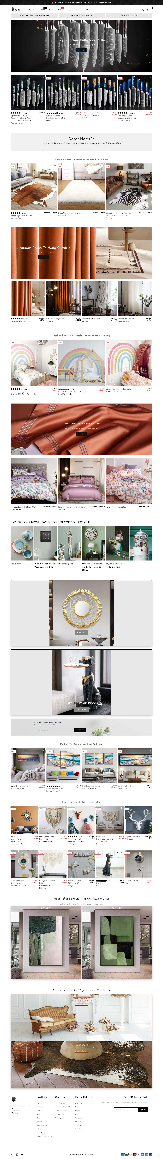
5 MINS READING (81, 1004)
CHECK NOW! (81, 709)
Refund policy (41, 1129)
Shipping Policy (60, 1103)
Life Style (88, 10)
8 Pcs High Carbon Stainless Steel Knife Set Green (55, 118)
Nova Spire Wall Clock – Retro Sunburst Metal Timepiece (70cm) (18, 840)
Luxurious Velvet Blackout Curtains (20, 322)
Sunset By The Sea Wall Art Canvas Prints (20, 787)
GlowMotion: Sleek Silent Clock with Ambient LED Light (18, 883)
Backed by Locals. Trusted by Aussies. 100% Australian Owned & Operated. (21, 1109)
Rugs (76, 1114)
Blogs (38, 1118)
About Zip (40, 1133)
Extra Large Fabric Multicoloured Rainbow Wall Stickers (118, 390)
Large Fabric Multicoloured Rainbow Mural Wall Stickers (72, 393)
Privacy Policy (59, 1114)
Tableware (78, 1118)
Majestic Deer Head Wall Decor (132, 838)
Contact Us (40, 1107)
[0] (151, 10)
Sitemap (39, 1122)
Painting (51, 10)
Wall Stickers (79, 1125)
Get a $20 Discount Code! (136, 1097)
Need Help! (42, 1097)
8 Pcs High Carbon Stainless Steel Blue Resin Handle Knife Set (127, 118)
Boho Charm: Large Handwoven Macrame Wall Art (46, 839)
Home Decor (32, 10)
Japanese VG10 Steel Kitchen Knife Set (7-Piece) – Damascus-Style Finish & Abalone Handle (21, 119)
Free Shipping (59, 1118)
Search (39, 1114)
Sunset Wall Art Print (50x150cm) (126, 787)
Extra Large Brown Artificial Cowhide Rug (21, 217)
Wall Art (43, 9)
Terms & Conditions (61, 1111)
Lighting (69, 10)
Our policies (60, 1097)
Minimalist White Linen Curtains (91, 320)
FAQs (38, 1111)
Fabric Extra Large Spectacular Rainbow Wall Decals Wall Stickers (24, 393)
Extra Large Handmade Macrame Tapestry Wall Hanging (104, 840)
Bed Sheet (78, 1103)
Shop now (81, 50)
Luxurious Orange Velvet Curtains (55, 320)
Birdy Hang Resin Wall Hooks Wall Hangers (74, 883)
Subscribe (80, 730)
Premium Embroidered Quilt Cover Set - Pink (71, 508)
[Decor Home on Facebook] (12, 1154)
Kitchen (60, 9)
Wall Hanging (79, 1129)
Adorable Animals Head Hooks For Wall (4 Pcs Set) (76, 841)
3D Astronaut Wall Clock (132, 882)
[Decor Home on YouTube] (22, 1154)
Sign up (143, 1109)
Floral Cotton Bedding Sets (116, 507)
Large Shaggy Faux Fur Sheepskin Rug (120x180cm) (71, 214)
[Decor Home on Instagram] (17, 1154)
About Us (39, 1103)
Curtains (78, 1107)
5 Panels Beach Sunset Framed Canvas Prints (54, 790)
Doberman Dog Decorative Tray (102, 884)
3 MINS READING (81, 1051)
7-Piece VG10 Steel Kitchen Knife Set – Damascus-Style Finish (92, 115)
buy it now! (81, 632)
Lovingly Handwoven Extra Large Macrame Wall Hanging (47, 884)
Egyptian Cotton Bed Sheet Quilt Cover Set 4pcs (23, 508)
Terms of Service (42, 1125)
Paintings (78, 1111)
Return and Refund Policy (63, 1107)
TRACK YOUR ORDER (44, 1136)
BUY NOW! (46, 908)
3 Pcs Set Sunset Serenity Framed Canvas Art (91, 787)
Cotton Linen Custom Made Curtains (126, 320)
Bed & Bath (79, 10)
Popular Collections (84, 1097)
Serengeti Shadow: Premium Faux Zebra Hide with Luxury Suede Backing (118, 215)
